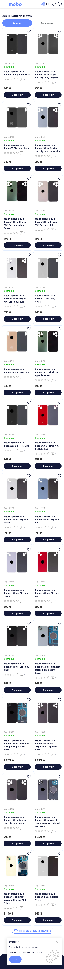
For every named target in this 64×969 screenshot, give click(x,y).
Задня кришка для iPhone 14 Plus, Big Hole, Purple (16, 593)
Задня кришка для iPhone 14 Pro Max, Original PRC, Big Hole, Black (46, 745)
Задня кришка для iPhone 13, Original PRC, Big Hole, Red (47, 445)
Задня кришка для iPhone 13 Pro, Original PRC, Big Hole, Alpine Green (15, 223)
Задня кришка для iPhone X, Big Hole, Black (16, 147)
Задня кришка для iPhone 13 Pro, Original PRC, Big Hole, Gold (46, 221)
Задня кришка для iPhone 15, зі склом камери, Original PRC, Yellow (15, 898)
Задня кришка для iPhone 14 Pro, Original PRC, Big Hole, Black (15, 820)
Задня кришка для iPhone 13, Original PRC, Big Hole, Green (47, 372)
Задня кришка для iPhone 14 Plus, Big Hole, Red (47, 593)
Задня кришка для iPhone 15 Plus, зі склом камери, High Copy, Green (47, 668)
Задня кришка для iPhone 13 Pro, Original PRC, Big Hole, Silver (15, 298)
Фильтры (17, 23)
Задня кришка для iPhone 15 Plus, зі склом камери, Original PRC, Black (16, 745)
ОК (15, 959)
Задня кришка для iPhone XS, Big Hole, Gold (16, 371)
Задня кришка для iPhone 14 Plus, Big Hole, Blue (47, 519)
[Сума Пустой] (60, 4)
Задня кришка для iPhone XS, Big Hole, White (45, 298)
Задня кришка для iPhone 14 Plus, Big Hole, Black (16, 666)
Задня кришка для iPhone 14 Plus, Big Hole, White (16, 519)
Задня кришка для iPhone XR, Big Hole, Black (17, 73)
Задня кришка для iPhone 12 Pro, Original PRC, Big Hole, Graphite (46, 74)
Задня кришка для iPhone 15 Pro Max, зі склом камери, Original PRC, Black (47, 822)
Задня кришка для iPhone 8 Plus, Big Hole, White (47, 896)
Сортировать (47, 23)
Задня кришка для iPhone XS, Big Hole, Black (17, 444)
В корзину (17, 94)
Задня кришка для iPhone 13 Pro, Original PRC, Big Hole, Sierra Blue (47, 148)
